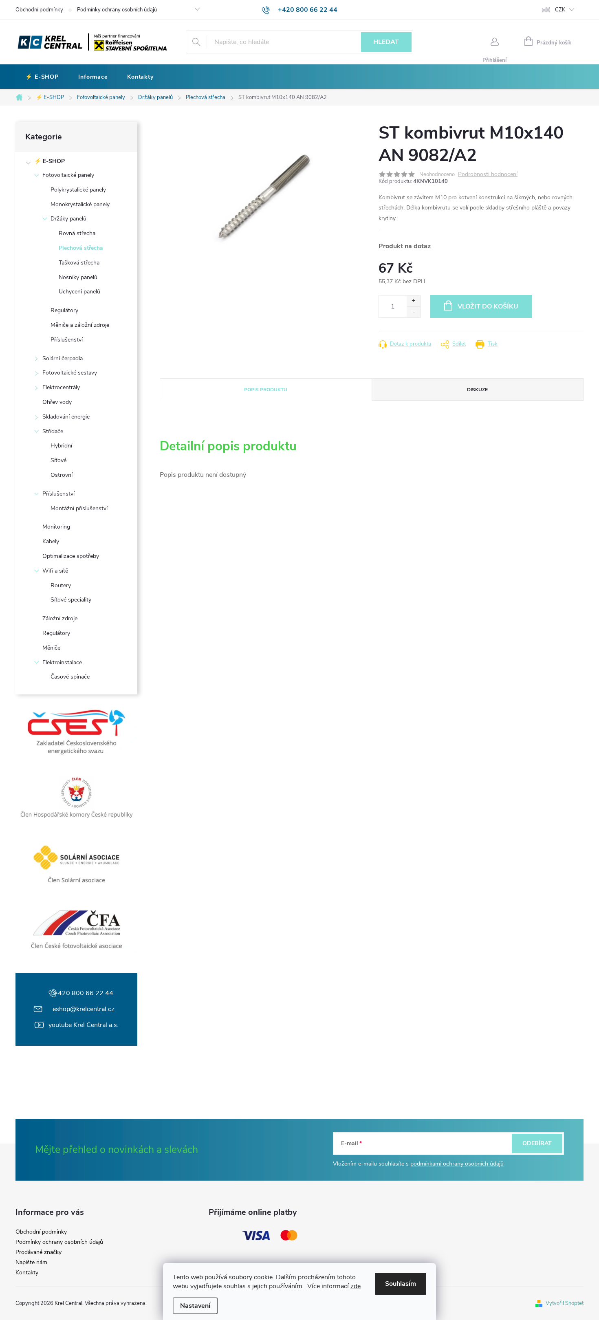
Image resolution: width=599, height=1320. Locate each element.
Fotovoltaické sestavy (69, 373)
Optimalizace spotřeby (70, 556)
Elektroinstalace (62, 662)
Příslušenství (67, 340)
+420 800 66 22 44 (83, 993)
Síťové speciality (71, 600)
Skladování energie (66, 417)
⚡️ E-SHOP (49, 161)
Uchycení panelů (79, 291)
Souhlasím (400, 1283)
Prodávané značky (38, 1252)
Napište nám (31, 1262)
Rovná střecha (77, 233)
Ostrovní (62, 475)
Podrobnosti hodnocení (488, 174)
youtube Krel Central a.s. (83, 1024)
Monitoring (56, 527)
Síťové (58, 460)
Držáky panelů (68, 219)
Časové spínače (70, 677)
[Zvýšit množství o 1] (413, 300)
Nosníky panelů (78, 277)
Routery (61, 585)
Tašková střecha (79, 263)
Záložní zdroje (59, 618)
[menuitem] (41, 77)
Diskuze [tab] (477, 389)
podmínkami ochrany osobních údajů (457, 1164)
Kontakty (26, 1272)
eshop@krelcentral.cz (84, 1009)
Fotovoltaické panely (68, 175)
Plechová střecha (81, 248)
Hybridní (61, 446)
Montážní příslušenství (79, 508)
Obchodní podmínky (39, 9)
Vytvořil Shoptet (565, 1303)
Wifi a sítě (55, 571)
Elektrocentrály (61, 387)
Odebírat (537, 1143)
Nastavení (195, 1305)
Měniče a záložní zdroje (80, 325)
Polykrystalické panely (78, 190)
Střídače (52, 431)
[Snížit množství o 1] (413, 311)
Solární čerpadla (62, 358)
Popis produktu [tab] (265, 389)
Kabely (50, 541)
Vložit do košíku (488, 306)
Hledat (386, 41)
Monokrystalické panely (80, 204)
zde (355, 1286)
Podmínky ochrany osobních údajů (117, 9)
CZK (560, 9)
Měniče (51, 648)
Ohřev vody (57, 402)
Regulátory (64, 310)
